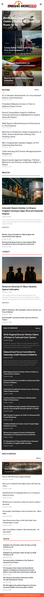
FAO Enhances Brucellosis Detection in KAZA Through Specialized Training (18, 579)
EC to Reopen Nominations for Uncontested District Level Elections (19, 64)
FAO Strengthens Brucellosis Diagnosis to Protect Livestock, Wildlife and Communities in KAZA (19, 586)
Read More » (5, 227)
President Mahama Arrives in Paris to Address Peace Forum (18, 105)
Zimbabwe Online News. (21, 595)
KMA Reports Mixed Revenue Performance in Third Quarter (21, 124)
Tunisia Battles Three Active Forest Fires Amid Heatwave (19, 49)
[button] (2, 4)
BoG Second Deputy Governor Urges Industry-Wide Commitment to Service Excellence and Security (19, 243)
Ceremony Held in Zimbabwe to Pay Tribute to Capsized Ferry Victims (18, 561)
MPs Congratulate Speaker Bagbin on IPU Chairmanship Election (20, 144)
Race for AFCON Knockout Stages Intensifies (21, 469)
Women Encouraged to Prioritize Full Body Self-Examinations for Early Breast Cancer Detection (19, 434)
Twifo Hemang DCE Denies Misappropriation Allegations (21, 152)
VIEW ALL (36, 89)
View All (38, 328)
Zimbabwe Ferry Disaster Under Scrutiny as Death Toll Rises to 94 (21, 21)
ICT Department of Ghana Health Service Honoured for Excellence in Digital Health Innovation (21, 442)
